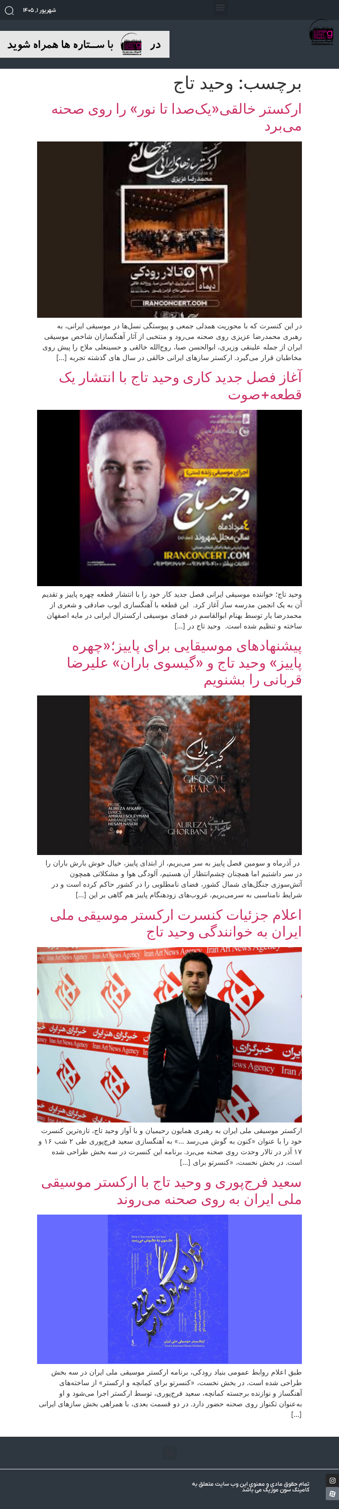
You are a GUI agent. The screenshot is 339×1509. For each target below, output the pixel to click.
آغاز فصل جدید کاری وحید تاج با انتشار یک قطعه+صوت (180, 385)
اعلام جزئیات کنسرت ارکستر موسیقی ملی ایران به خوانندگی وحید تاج (176, 923)
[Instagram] (332, 1480)
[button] (220, 7)
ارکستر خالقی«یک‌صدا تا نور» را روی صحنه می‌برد (176, 117)
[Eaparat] (332, 1493)
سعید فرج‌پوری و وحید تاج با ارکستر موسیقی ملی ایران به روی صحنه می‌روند (171, 1190)
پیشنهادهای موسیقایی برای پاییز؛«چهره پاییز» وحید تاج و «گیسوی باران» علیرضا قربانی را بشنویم (184, 662)
